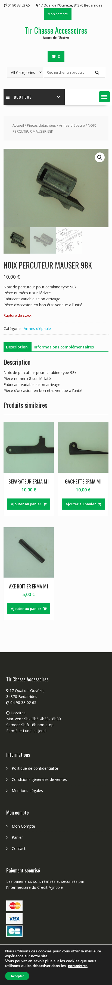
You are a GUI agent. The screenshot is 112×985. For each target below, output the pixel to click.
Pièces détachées (41, 125)
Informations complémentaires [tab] (64, 347)
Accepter (17, 976)
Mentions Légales (27, 790)
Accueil (18, 125)
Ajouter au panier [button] (26, 503)
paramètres (78, 966)
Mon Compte (23, 826)
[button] (104, 96)
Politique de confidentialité (35, 768)
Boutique (22, 97)
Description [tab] (17, 347)
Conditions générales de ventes (39, 779)
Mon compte (58, 13)
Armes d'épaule (72, 125)
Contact (19, 848)
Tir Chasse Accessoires (55, 30)
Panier (17, 837)
